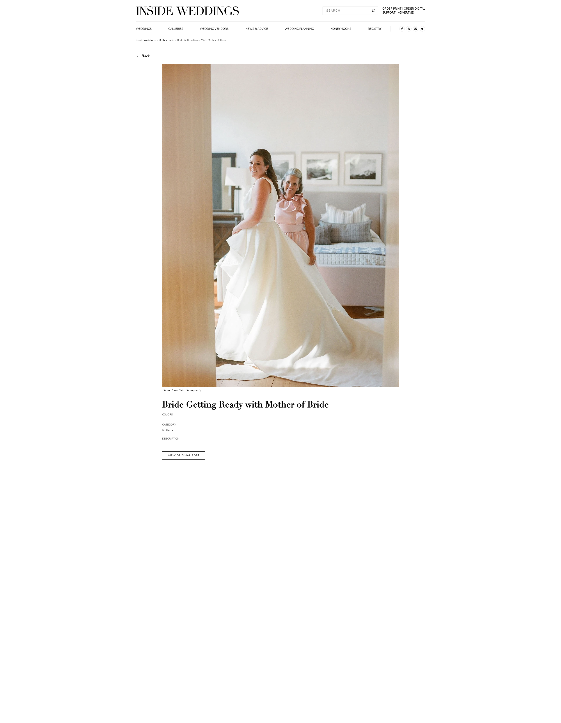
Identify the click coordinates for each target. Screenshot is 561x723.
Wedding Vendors (214, 29)
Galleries (175, 29)
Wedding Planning (299, 29)
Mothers (167, 430)
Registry (375, 29)
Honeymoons (340, 29)
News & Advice (256, 29)
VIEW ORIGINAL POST (183, 455)
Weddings (144, 29)
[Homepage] (187, 10)
